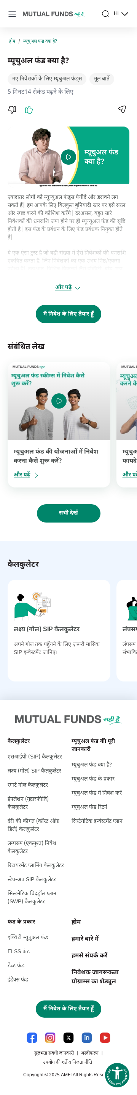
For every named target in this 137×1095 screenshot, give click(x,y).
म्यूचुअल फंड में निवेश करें (97, 793)
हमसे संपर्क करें (89, 956)
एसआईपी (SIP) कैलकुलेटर (35, 757)
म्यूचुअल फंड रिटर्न (89, 807)
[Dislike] (12, 109)
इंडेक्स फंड (18, 980)
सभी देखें (68, 513)
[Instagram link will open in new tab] (50, 1037)
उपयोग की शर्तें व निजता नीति (67, 1063)
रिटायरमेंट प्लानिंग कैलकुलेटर (36, 865)
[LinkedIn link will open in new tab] (87, 1037)
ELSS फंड (19, 952)
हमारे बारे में (85, 939)
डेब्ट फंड (16, 966)
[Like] (28, 109)
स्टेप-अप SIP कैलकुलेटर (32, 879)
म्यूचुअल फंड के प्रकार (93, 779)
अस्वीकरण (90, 1053)
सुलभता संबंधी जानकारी (54, 1053)
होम (12, 41)
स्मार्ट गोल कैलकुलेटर (28, 785)
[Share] (121, 109)
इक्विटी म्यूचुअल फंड (28, 937)
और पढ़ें (63, 287)
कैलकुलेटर (19, 741)
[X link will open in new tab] (68, 1037)
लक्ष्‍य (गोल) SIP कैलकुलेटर (47, 630)
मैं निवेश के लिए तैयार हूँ (68, 314)
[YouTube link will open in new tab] (105, 1037)
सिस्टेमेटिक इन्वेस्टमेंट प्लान (97, 821)
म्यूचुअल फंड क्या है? (40, 41)
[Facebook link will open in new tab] (32, 1037)
